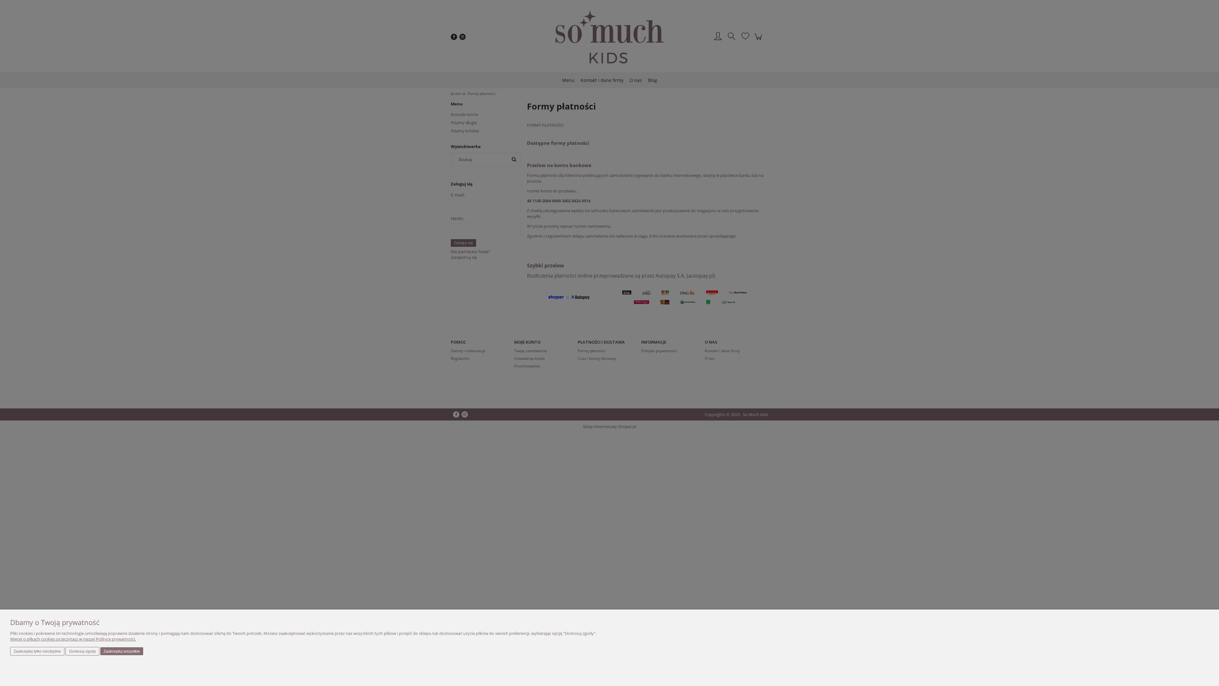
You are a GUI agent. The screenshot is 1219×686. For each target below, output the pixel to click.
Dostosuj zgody (82, 651)
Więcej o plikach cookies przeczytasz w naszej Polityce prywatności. (73, 639)
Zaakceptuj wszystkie (121, 651)
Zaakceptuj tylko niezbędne (37, 651)
